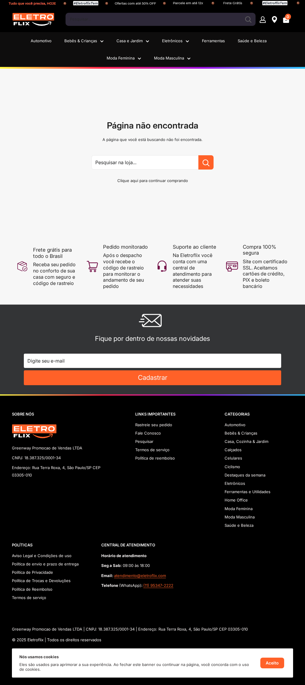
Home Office (236, 500)
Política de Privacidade (32, 572)
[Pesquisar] (248, 19)
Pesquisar (144, 441)
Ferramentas (213, 40)
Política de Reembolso (32, 589)
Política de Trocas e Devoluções (41, 580)
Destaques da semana (245, 475)
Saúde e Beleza (252, 40)
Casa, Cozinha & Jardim (246, 441)
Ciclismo (232, 466)
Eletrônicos (172, 40)
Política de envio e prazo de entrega (45, 564)
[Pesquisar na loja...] (206, 162)
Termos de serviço (152, 449)
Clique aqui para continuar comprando (152, 180)
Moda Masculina (169, 58)
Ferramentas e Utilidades (247, 491)
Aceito (272, 662)
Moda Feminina (121, 58)
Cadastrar (152, 377)
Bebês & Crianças (80, 40)
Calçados (233, 449)
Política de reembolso (155, 458)
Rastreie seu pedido (153, 424)
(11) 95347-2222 (158, 585)
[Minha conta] (263, 19)
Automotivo (41, 40)
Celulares (233, 458)
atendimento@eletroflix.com (140, 575)
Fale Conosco (148, 433)
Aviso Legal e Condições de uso (41, 555)
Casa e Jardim (129, 40)
